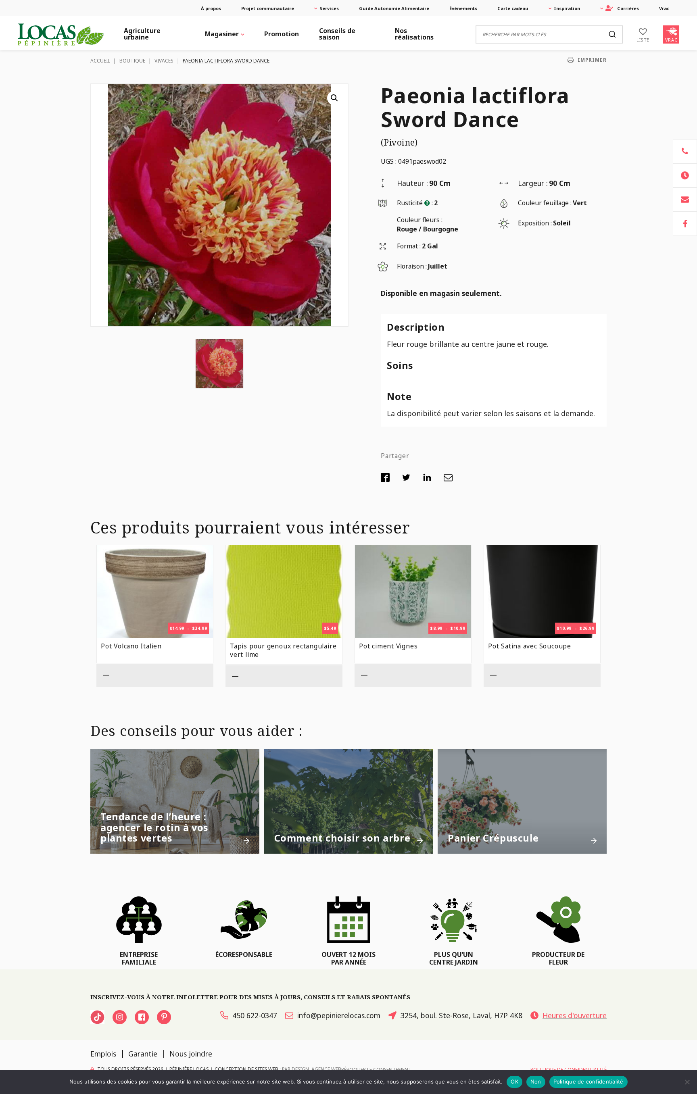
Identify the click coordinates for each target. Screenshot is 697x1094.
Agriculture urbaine (142, 34)
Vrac (664, 8)
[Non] (687, 1082)
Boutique (132, 60)
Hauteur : (412, 183)
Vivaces (163, 60)
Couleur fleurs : (419, 219)
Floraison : (412, 266)
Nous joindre (190, 1054)
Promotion (281, 33)
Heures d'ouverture (575, 1015)
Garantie (142, 1054)
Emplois (103, 1054)
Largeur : (533, 183)
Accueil (100, 60)
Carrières (628, 8)
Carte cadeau (512, 8)
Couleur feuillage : (545, 202)
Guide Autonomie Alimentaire (394, 8)
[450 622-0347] (685, 151)
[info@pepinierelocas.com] (685, 200)
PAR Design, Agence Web (311, 1069)
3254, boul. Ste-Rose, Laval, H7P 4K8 (461, 1015)
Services (329, 8)
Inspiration (567, 8)
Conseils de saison (337, 34)
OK (514, 1081)
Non (535, 1081)
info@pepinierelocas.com (338, 1015)
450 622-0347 (254, 1015)
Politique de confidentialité (588, 1081)
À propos (211, 8)
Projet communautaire (267, 8)
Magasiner (222, 33)
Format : (409, 246)
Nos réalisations (414, 34)
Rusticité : (415, 202)
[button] (334, 98)
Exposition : (535, 223)
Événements (463, 8)
